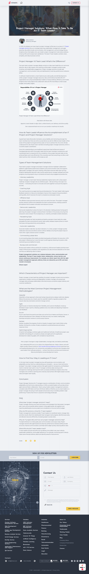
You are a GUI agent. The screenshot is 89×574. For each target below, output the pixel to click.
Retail (43, 539)
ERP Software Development (27, 527)
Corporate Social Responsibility (65, 526)
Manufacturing (46, 534)
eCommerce (45, 536)
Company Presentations (67, 543)
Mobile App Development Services (13, 531)
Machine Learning (28, 541)
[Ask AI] (82, 567)
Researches (63, 545)
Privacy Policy (56, 570)
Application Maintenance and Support (13, 547)
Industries (44, 519)
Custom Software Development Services (11, 523)
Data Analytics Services (30, 530)
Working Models (65, 532)
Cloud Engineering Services (10, 543)
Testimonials (63, 529)
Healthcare (44, 522)
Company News (64, 540)
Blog (61, 537)
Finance (43, 528)
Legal (43, 551)
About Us (63, 519)
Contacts (7, 558)
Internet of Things (29, 536)
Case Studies (64, 535)
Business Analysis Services (12, 534)
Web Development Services (10, 527)
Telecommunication (47, 542)
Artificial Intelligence (29, 538)
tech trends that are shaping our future (50, 346)
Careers (62, 548)
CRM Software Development (27, 523)
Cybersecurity (27, 533)
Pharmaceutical (46, 525)
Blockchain (26, 544)
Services (7, 519)
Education (44, 554)
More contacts (45, 561)
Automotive (45, 545)
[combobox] (49, 485)
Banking (43, 531)
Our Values (63, 522)
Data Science (27, 550)
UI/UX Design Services (12, 537)
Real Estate (45, 548)
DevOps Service (9, 540)
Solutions (26, 519)
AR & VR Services (28, 547)
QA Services (8, 550)
